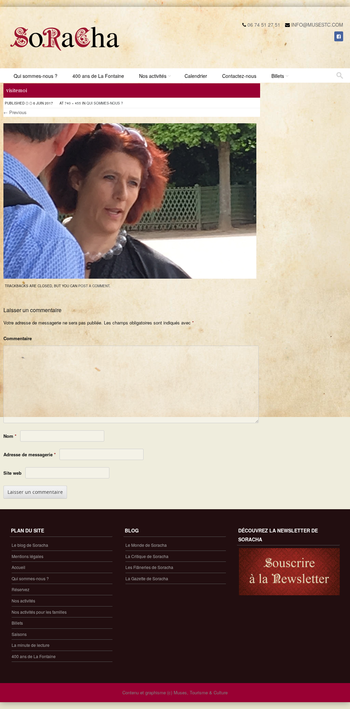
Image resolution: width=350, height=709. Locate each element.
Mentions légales (27, 556)
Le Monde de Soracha (146, 545)
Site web (12, 473)
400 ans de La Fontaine (98, 75)
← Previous (15, 112)
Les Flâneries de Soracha (149, 567)
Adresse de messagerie (29, 454)
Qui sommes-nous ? (35, 75)
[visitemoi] (129, 276)
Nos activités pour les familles (39, 612)
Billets (277, 75)
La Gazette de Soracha (146, 578)
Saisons (19, 634)
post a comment (93, 285)
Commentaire (17, 338)
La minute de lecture (31, 645)
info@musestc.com (317, 24)
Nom (9, 436)
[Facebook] (339, 36)
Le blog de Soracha (30, 545)
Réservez (20, 589)
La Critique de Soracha (147, 556)
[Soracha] (65, 53)
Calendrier (196, 75)
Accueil (18, 567)
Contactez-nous (239, 75)
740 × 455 (73, 103)
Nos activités (152, 75)
